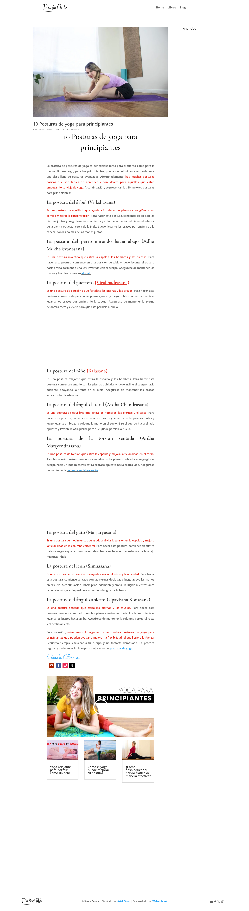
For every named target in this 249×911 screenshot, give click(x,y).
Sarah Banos (45, 129)
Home (160, 7)
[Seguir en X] (72, 665)
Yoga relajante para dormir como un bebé (60, 770)
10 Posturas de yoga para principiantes (73, 124)
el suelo (86, 273)
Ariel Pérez (123, 901)
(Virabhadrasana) (112, 282)
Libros (172, 7)
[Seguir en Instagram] (65, 665)
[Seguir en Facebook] (58, 665)
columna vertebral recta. (82, 470)
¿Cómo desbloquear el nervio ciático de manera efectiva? (138, 771)
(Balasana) (96, 371)
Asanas (75, 129)
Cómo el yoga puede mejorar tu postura (98, 770)
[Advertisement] (100, 340)
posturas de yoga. (121, 648)
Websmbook (159, 901)
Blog (183, 7)
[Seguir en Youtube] (51, 665)
